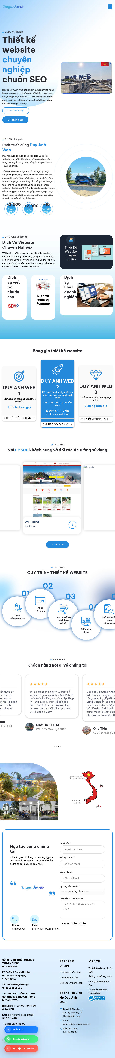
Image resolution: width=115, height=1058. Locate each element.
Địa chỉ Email (66, 872)
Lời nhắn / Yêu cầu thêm (72, 898)
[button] (110, 6)
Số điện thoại (67, 857)
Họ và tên (65, 843)
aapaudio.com (102, 523)
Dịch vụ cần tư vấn (70, 886)
